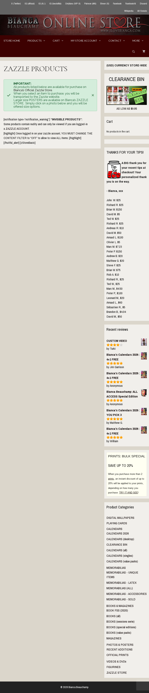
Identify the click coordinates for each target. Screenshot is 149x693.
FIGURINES (113, 667)
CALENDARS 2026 (117, 533)
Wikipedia (128, 10)
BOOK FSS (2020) (117, 610)
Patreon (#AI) (90, 3)
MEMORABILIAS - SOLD (120, 599)
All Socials (142, 10)
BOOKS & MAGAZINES (120, 606)
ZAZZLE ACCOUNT (17, 128)
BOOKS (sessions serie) (120, 621)
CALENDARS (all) (116, 550)
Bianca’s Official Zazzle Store (32, 90)
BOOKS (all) (113, 616)
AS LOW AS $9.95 (126, 108)
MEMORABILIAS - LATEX (121, 582)
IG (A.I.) (42, 3)
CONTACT (114, 40)
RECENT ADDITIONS (119, 649)
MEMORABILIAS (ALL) (119, 588)
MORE (136, 40)
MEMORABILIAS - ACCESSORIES (126, 594)
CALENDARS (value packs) (122, 561)
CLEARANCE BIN (116, 544)
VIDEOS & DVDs (116, 661)
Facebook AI (130, 3)
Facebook (117, 3)
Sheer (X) (104, 3)
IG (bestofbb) (55, 3)
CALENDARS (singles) (119, 555)
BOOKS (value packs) (118, 632)
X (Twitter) (16, 3)
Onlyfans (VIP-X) (72, 3)
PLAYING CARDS (116, 523)
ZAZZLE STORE (116, 672)
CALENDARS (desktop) (120, 539)
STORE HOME (12, 40)
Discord (143, 3)
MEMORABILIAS (116, 567)
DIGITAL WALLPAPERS (120, 518)
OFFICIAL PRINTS (117, 655)
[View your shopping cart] (144, 51)
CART (56, 40)
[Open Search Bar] (133, 51)
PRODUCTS (34, 40)
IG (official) (30, 3)
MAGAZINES (113, 638)
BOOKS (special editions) (121, 627)
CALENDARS (114, 529)
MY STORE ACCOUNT (84, 40)
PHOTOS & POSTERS (119, 644)
